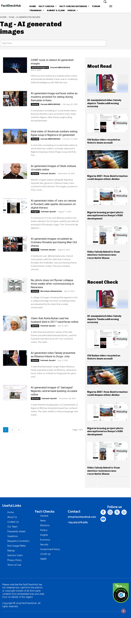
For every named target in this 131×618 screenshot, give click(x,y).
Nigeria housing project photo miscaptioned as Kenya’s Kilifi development (105, 215)
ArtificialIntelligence (40, 67)
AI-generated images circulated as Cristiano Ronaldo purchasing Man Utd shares (54, 242)
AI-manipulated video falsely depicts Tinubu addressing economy (104, 103)
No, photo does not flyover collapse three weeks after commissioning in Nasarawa (52, 284)
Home (3, 17)
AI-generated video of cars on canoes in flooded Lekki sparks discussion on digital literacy (53, 204)
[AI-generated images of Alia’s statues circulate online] (15, 171)
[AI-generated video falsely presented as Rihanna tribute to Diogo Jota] (15, 358)
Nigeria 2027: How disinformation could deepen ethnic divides (107, 178)
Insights (35, 211)
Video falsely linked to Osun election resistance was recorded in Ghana (103, 254)
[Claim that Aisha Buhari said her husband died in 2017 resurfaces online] (15, 323)
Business (35, 398)
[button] (105, 1)
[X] (117, 512)
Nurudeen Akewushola (51, 291)
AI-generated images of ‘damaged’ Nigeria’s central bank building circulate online (54, 391)
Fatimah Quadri (48, 173)
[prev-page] (90, 269)
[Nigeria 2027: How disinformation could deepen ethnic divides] (107, 159)
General (35, 104)
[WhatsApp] (124, 512)
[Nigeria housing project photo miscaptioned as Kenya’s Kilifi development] (107, 196)
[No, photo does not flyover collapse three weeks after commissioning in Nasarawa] (15, 285)
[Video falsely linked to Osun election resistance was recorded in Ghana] (107, 235)
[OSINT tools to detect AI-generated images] (15, 65)
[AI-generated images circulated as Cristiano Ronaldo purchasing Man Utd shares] (15, 244)
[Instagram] (110, 512)
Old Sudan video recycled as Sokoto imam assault (103, 141)
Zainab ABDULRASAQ (60, 67)
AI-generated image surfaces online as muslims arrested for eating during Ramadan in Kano (54, 97)
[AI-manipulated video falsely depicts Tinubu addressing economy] (107, 83)
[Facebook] (103, 512)
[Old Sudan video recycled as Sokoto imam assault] (107, 123)
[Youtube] (103, 519)
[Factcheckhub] (11, 5)
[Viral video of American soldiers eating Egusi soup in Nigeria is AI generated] (15, 136)
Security (35, 139)
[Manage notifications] (123, 611)
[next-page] (19, 429)
